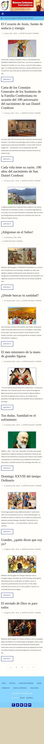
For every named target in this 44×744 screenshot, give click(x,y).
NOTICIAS (12, 677)
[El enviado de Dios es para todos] (22, 622)
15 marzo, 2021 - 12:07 (11, 112)
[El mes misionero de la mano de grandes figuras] (22, 372)
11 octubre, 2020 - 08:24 (12, 481)
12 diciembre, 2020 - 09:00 (12, 236)
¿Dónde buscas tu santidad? (20, 293)
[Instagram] (25, 699)
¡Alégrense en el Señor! (17, 230)
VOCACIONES (34, 682)
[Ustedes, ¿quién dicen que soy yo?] (22, 559)
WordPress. (29, 692)
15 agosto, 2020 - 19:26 (11, 607)
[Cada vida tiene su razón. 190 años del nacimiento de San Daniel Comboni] (22, 194)
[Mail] (29, 699)
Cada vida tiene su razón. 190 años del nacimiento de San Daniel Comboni (21, 170)
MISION (39, 677)
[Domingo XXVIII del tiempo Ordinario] (22, 496)
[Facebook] (13, 699)
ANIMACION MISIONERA (26, 677)
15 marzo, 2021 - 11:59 (11, 179)
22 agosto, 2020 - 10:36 (11, 544)
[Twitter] (17, 699)
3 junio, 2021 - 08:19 (10, 33)
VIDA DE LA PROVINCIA (20, 682)
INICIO (4, 677)
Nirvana (22, 692)
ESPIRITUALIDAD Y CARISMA (29, 33)
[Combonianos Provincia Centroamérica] (21, 699)
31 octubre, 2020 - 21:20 (12, 298)
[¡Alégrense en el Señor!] (22, 253)
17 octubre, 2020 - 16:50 (12, 421)
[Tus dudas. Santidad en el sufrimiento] (22, 435)
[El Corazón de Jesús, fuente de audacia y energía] (22, 47)
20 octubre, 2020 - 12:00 (12, 358)
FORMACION (5, 682)
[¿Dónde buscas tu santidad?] (22, 312)
